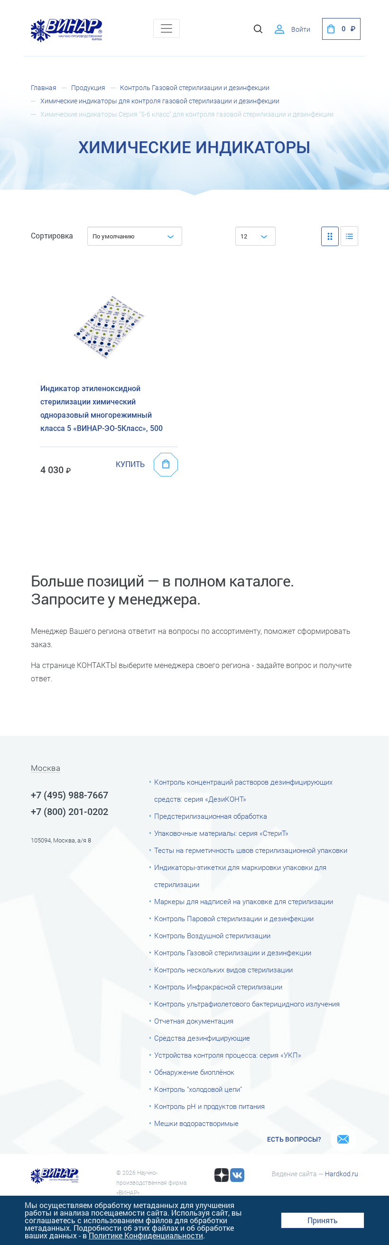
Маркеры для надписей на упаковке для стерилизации (243, 901)
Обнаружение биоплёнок (194, 1072)
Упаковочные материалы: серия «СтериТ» (221, 833)
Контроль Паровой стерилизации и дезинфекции (234, 919)
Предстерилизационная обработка (210, 816)
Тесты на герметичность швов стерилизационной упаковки (250, 850)
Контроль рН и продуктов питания (209, 1106)
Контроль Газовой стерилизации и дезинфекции (194, 88)
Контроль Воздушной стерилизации (212, 936)
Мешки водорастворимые (196, 1123)
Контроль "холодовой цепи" (198, 1089)
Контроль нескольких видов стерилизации (223, 970)
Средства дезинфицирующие (202, 1038)
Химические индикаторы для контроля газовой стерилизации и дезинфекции (159, 101)
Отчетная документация (193, 1021)
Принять (322, 1220)
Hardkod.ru (341, 1174)
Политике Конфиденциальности (146, 1235)
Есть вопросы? (294, 1139)
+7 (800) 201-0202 (69, 811)
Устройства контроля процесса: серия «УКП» (227, 1055)
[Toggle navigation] (166, 28)
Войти (300, 29)
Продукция (88, 88)
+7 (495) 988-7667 (69, 795)
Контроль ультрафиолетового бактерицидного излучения (247, 1004)
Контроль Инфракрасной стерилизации (218, 987)
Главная (43, 88)
